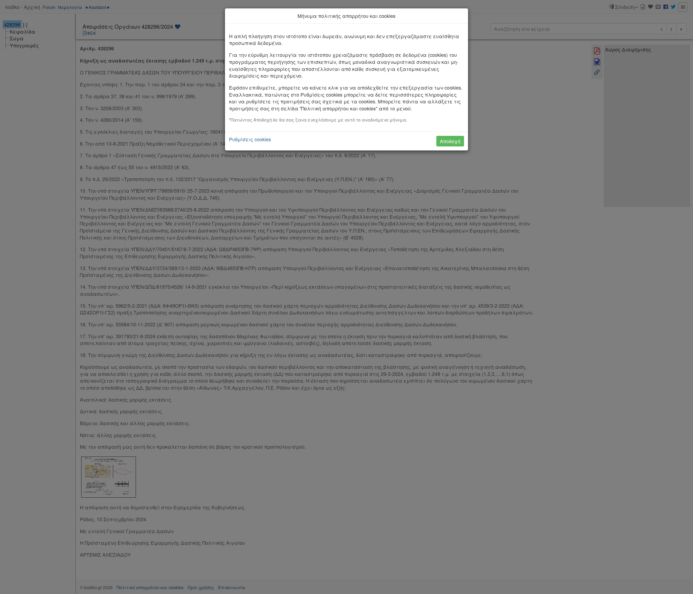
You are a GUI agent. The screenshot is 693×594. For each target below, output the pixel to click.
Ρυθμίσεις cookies (250, 139)
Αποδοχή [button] (450, 141)
